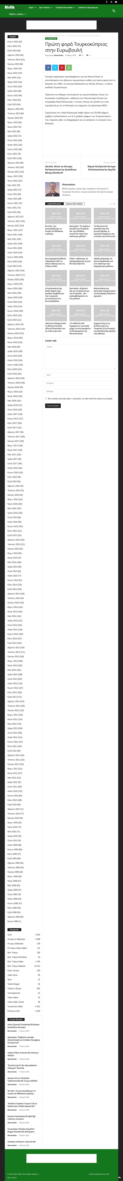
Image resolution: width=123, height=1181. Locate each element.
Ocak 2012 (12, 733)
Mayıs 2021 (13, 230)
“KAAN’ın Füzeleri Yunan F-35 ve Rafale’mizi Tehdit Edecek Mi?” (22, 1105)
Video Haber (13, 997)
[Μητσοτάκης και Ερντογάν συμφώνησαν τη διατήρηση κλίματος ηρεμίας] (105, 278)
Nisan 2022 (12, 181)
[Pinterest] (62, 68)
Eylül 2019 (12, 320)
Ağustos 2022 (14, 163)
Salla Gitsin (13, 975)
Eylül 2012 (12, 697)
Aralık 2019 (12, 306)
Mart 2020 (12, 293)
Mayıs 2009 (13, 876)
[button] (113, 11)
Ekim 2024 (12, 46)
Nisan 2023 (12, 127)
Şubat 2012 (12, 728)
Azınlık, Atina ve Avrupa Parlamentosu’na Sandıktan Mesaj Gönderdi (60, 169)
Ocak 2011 (12, 787)
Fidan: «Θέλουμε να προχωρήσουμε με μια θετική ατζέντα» (79, 261)
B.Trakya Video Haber (17, 948)
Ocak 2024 (12, 86)
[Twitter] (111, 2)
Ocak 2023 (12, 140)
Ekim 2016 (12, 477)
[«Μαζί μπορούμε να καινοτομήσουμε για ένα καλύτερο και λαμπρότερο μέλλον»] (105, 248)
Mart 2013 (12, 670)
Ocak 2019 (12, 356)
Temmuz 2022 (14, 167)
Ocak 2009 (12, 894)
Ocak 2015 (12, 571)
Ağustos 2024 (14, 55)
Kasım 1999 (13, 921)
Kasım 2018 (13, 365)
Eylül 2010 (12, 805)
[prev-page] (110, 203)
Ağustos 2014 (14, 594)
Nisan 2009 (12, 881)
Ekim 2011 (12, 746)
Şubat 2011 (12, 782)
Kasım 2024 (13, 42)
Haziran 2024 (13, 64)
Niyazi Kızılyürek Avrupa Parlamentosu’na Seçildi (102, 168)
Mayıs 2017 (13, 445)
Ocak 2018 (12, 410)
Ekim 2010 (12, 800)
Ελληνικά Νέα (59, 35)
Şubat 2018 (12, 405)
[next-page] (114, 203)
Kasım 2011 (13, 742)
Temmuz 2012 (14, 706)
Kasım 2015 (13, 526)
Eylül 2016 (12, 481)
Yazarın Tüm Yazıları (74, 204)
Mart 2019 (12, 347)
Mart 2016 (12, 508)
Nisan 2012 (12, 719)
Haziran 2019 (13, 333)
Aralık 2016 (12, 468)
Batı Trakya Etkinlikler (17, 957)
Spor (10, 979)
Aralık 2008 (12, 899)
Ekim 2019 (12, 315)
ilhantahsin (58, 55)
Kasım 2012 (13, 688)
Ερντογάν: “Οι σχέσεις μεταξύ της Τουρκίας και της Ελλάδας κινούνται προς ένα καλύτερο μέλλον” (79, 231)
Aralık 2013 (12, 630)
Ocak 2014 (12, 625)
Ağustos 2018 (14, 378)
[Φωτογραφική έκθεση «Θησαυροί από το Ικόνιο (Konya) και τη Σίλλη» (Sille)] (56, 248)
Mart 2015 (12, 562)
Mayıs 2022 (13, 176)
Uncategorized (14, 993)
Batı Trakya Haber (15, 961)
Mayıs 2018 (13, 392)
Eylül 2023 (12, 104)
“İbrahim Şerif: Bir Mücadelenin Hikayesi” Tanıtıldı (22, 1066)
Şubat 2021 (12, 244)
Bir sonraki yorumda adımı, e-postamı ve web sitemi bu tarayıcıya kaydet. (80, 399)
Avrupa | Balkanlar (15, 944)
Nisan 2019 (12, 342)
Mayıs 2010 (13, 822)
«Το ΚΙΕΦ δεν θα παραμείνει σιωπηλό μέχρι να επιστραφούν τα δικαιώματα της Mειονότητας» (80, 328)
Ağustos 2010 (14, 809)
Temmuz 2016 (14, 490)
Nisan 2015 (12, 558)
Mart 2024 (12, 77)
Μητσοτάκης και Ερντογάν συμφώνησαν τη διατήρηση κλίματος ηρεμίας (105, 292)
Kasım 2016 (13, 472)
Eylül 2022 (12, 158)
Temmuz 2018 (14, 383)
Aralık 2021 (12, 199)
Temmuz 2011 (14, 760)
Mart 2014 (12, 616)
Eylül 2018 (12, 374)
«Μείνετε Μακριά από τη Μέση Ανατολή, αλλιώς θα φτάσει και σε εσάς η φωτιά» (55, 327)
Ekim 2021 (12, 208)
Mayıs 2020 (13, 284)
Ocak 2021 (12, 248)
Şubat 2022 (12, 190)
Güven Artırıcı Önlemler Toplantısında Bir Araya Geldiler (23, 1079)
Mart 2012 (12, 724)
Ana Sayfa (48, 35)
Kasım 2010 (13, 796)
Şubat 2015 (12, 567)
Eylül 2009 (12, 858)
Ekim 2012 (12, 692)
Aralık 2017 (12, 414)
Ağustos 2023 (14, 109)
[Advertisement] (61, 24)
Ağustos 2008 (14, 917)
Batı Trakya (44, 7)
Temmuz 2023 (14, 113)
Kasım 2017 (13, 419)
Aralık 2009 (12, 845)
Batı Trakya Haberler (17, 966)
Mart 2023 (12, 131)
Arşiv (31, 7)
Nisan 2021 (12, 235)
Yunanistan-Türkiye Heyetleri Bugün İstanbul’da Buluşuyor (21, 1130)
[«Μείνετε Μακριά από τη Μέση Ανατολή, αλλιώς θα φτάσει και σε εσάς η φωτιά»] (56, 313)
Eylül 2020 (12, 266)
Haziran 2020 (13, 279)
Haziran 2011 (13, 764)
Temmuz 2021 (14, 221)
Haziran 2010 (13, 818)
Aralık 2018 (12, 360)
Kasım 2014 (13, 580)
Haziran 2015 (13, 549)
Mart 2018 (12, 401)
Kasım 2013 (13, 634)
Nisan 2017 (12, 450)
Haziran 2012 (13, 710)
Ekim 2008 (12, 908)
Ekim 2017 (12, 423)
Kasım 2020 (13, 257)
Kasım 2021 (13, 203)
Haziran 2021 (13, 226)
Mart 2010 (12, 831)
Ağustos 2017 (14, 432)
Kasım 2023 (13, 95)
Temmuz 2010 (14, 814)
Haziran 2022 (13, 172)
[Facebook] (106, 2)
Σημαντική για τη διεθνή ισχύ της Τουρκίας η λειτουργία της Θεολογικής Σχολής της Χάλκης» (104, 328)
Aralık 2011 (12, 737)
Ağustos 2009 (14, 863)
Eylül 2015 (12, 535)
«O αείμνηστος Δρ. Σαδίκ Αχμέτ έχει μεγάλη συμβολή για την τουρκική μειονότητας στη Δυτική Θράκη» (54, 294)
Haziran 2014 (13, 603)
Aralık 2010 (12, 791)
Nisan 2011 (12, 773)
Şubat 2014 (12, 621)
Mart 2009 (12, 885)
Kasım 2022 (13, 149)
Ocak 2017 (12, 463)
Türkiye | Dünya (16, 14)
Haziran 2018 (13, 387)
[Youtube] (116, 2)
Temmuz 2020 (14, 275)
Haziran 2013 (13, 656)
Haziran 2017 (13, 441)
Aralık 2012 (12, 683)
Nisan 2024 (12, 73)
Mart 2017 (12, 454)
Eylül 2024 (12, 51)
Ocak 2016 (12, 517)
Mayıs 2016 (13, 499)
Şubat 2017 (12, 459)
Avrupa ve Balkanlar (88, 7)
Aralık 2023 (12, 91)
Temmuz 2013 (14, 652)
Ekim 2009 (12, 854)
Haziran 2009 (13, 872)
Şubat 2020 (12, 297)
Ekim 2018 (12, 369)
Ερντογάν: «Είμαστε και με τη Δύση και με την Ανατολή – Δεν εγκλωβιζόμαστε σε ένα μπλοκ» (79, 293)
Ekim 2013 (12, 638)
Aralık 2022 (12, 145)
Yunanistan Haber (64, 7)
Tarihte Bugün (14, 984)
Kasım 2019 (13, 311)
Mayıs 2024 (13, 68)
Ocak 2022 (12, 194)
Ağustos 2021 (14, 217)
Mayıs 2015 (13, 553)
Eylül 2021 (12, 212)
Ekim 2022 (12, 154)
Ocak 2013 (12, 679)
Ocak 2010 (12, 840)
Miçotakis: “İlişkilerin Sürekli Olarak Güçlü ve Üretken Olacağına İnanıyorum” (24, 1040)
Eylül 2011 (12, 751)
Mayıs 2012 (13, 715)
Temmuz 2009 (14, 867)
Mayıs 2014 (13, 607)
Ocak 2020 (12, 302)
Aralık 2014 (12, 576)
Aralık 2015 (12, 522)
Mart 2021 (12, 239)
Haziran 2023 (13, 118)
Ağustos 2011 (13, 755)
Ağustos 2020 (14, 270)
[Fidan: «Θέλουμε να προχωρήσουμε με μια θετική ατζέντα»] (80, 248)
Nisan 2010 (12, 827)
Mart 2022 (12, 185)
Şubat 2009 (12, 890)
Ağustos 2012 (14, 701)
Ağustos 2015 (14, 540)
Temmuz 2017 (14, 437)
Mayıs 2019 (13, 338)
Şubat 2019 (12, 351)
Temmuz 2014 (14, 598)
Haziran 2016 (13, 495)
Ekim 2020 (12, 261)
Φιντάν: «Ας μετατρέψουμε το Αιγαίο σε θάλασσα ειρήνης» (54, 230)
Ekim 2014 (12, 585)
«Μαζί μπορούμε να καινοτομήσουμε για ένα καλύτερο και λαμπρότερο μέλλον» (104, 262)
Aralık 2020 (12, 252)
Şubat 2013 (12, 674)
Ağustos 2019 (14, 324)
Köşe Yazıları (13, 970)
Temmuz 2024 (14, 59)
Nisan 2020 (12, 288)
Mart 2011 (12, 778)
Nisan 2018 (12, 396)
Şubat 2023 (12, 136)
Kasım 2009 (13, 849)
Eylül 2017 (12, 428)
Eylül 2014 (12, 589)
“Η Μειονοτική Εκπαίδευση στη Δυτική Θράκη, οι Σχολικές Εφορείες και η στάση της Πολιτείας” (105, 231)
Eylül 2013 (12, 643)
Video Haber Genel (16, 1002)
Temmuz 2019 (14, 329)
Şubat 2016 (12, 513)
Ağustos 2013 (14, 647)
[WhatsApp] (69, 68)
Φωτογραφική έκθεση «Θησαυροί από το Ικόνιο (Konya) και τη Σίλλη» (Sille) (55, 262)
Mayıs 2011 (13, 769)
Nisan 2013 (12, 665)
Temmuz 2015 (14, 544)
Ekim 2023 (12, 100)
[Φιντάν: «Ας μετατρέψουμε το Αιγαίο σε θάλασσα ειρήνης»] (56, 216)
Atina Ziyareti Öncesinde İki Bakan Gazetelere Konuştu (23, 1026)
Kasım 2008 (13, 903)
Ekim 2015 (12, 531)
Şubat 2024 (12, 82)
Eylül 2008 (12, 912)
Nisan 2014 (12, 612)
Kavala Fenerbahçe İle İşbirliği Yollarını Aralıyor (21, 1117)
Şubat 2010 (12, 836)
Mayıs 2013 (13, 661)
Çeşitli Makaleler (54, 204)
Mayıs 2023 (13, 122)
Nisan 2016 (12, 504)
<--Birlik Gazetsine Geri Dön (98, 1174)
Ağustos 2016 (14, 486)
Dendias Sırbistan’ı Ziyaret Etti (22, 1141)
